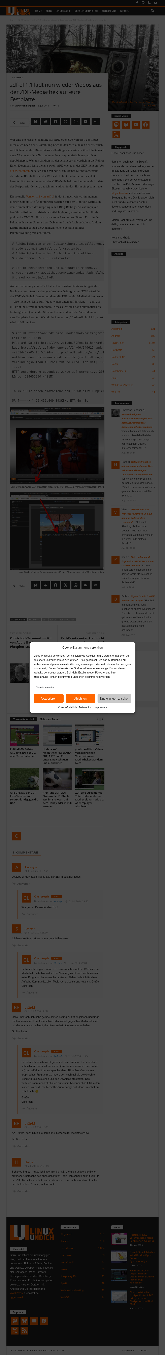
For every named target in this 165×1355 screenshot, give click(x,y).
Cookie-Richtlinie (67, 707)
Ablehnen (80, 698)
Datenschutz (86, 707)
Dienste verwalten (45, 687)
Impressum (101, 707)
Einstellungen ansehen (114, 698)
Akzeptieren (48, 698)
